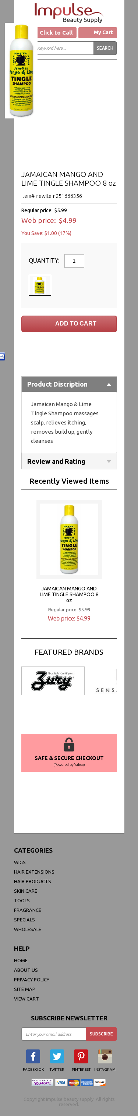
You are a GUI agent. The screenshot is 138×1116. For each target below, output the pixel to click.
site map (24, 989)
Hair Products (32, 881)
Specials (24, 919)
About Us (26, 970)
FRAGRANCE (27, 910)
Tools (22, 900)
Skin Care (25, 890)
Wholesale (27, 929)
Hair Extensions (34, 871)
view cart (26, 998)
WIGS (20, 862)
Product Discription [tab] (57, 384)
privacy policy (31, 979)
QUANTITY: (45, 260)
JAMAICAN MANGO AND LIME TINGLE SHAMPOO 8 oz (69, 594)
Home (21, 960)
